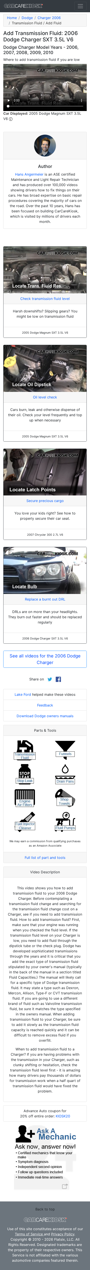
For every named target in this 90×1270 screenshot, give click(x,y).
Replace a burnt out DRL (45, 599)
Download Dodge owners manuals (45, 716)
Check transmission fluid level (45, 298)
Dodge (27, 18)
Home (12, 18)
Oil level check (45, 397)
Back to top (45, 1209)
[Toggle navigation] (80, 6)
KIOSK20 (63, 1116)
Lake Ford (23, 694)
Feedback (45, 705)
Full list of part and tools (45, 857)
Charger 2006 (49, 18)
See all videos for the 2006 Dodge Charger (45, 659)
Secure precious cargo (45, 500)
